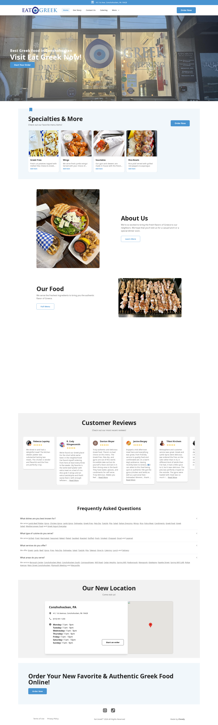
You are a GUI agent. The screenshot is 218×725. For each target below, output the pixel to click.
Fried (37, 538)
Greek (30, 550)
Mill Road (99, 562)
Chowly (181, 719)
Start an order (113, 642)
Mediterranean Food (34, 526)
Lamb (36, 550)
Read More (74, 480)
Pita (110, 523)
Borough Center (36, 562)
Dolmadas (78, 523)
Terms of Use (38, 718)
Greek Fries (88, 523)
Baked (62, 538)
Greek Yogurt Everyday (56, 526)
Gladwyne (152, 562)
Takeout (93, 550)
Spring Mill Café (177, 562)
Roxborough (132, 562)
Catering (108, 550)
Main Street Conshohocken (39, 565)
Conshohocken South (71, 562)
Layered (129, 538)
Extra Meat (148, 523)
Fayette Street (163, 562)
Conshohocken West (52, 562)
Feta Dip (97, 523)
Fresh (97, 538)
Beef (41, 550)
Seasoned (54, 538)
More (114, 10)
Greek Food (170, 523)
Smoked (104, 538)
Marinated (44, 538)
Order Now (186, 10)
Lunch (115, 550)
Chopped (112, 538)
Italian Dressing (125, 523)
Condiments (159, 523)
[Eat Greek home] (40, 10)
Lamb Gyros (68, 523)
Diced (119, 538)
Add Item (33, 169)
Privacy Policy (53, 718)
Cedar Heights (110, 562)
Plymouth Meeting (59, 565)
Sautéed (75, 538)
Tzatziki (105, 523)
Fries (52, 550)
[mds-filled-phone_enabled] (113, 710)
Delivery (125, 550)
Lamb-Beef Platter (35, 523)
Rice (141, 523)
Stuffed (91, 538)
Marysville (75, 565)
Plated (68, 538)
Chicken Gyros (56, 523)
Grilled (31, 538)
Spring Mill (121, 562)
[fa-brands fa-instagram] (105, 710)
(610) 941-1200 (59, 619)
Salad (115, 523)
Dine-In (100, 550)
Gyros (46, 523)
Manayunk (143, 562)
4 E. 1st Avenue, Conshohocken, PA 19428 (70, 613)
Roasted (83, 538)
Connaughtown (87, 562)
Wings (136, 523)
